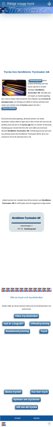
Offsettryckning (40, 323)
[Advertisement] (26, 40)
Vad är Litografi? (14, 323)
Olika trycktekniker (26, 316)
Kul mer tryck (40, 391)
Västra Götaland (9, 108)
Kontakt (17, 418)
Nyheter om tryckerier (26, 399)
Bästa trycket (13, 391)
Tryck (44, 331)
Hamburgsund (35, 81)
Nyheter (37, 418)
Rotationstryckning (17, 331)
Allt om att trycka (26, 407)
